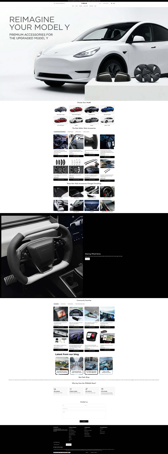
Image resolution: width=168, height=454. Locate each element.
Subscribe (69, 444)
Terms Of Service (86, 434)
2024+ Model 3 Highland (72, 431)
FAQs (100, 430)
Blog (69, 440)
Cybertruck (70, 439)
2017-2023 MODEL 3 (71, 430)
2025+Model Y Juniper (72, 434)
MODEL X (70, 436)
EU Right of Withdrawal (87, 436)
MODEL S (70, 437)
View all (87, 258)
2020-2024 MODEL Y (72, 433)
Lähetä (84, 421)
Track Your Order (102, 431)
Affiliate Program (102, 433)
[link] (76, 6)
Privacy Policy (86, 431)
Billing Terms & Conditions (88, 430)
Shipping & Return (86, 433)
